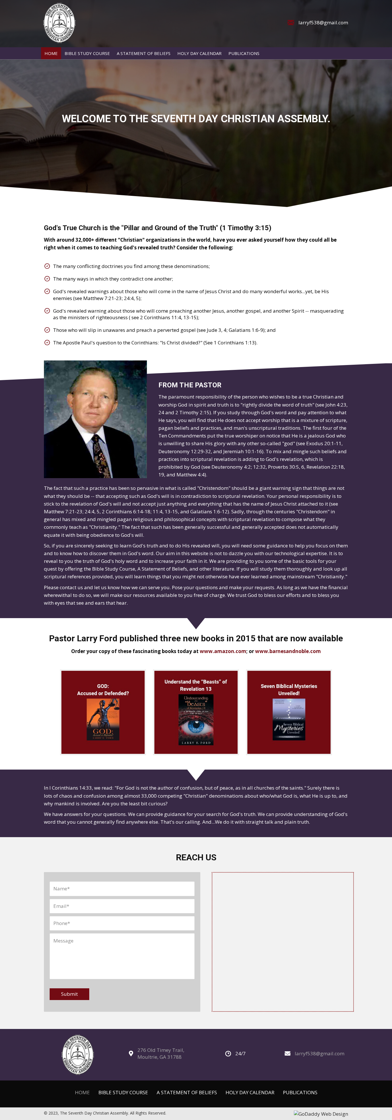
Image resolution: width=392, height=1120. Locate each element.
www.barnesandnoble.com (288, 651)
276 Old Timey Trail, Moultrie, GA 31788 (160, 1053)
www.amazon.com (223, 651)
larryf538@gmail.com (323, 22)
